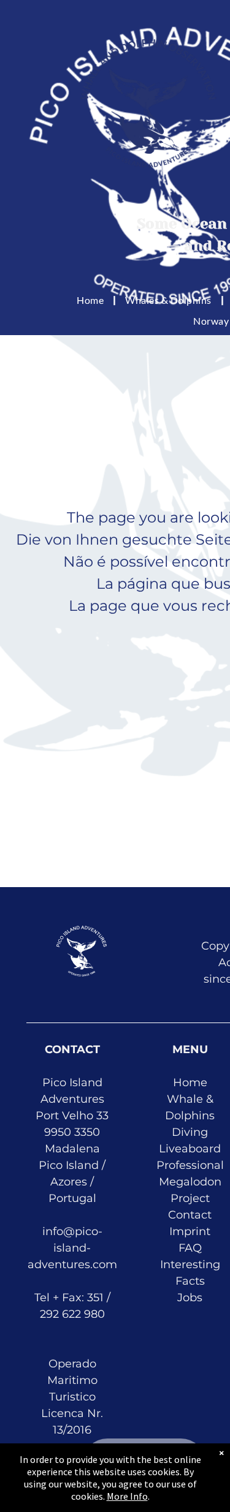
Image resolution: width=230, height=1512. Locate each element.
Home (190, 1082)
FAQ (190, 1248)
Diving (190, 1132)
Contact (190, 1215)
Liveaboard (190, 1148)
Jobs (189, 1297)
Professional (190, 1165)
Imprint (189, 1231)
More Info (127, 1496)
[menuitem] (91, 300)
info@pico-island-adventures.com (72, 1248)
